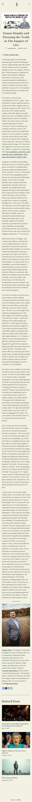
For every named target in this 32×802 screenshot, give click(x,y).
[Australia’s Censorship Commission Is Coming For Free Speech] (16, 713)
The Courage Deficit (9, 778)
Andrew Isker (6, 650)
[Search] (3, 4)
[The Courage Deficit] (16, 767)
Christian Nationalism (9, 671)
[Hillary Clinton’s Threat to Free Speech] (16, 740)
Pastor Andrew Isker (11, 55)
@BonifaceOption (11, 683)
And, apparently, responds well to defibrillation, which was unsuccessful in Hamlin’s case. (16, 154)
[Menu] (29, 4)
